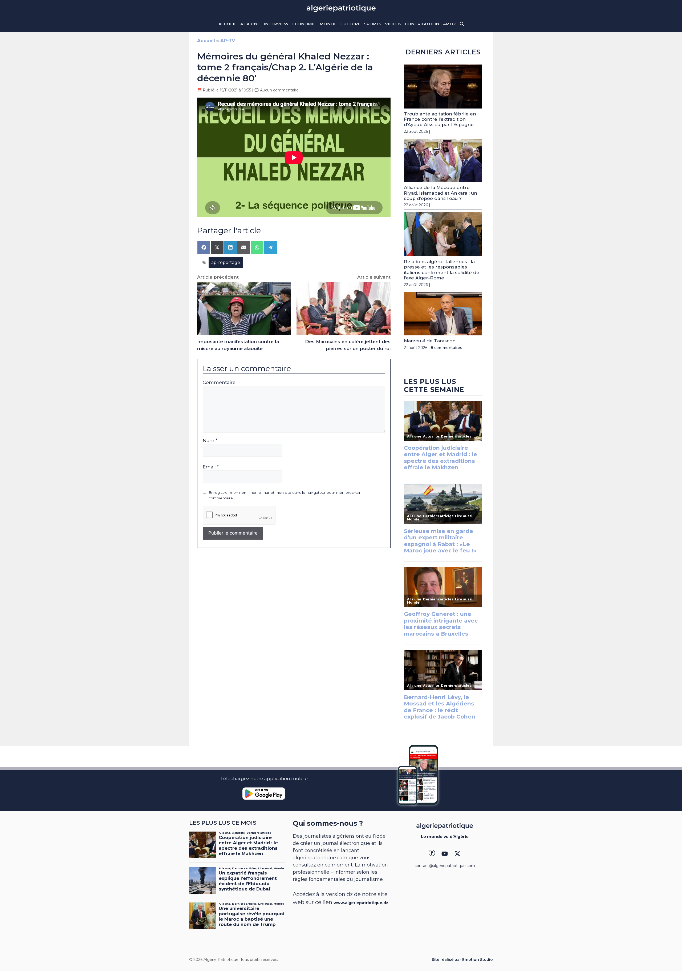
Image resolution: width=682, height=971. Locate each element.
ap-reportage (225, 262)
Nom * (210, 440)
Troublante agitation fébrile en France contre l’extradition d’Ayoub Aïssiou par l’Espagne (440, 119)
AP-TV (227, 40)
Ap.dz (449, 23)
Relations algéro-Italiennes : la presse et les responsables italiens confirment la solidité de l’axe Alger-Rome (441, 269)
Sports (372, 23)
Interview (276, 23)
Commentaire (219, 382)
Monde (328, 23)
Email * (211, 467)
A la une (250, 23)
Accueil (227, 23)
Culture (350, 23)
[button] (462, 24)
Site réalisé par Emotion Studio (462, 959)
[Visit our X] (457, 854)
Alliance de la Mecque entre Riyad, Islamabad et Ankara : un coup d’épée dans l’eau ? (440, 193)
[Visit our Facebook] (432, 854)
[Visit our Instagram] (444, 854)
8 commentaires (446, 347)
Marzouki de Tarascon (430, 340)
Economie (304, 23)
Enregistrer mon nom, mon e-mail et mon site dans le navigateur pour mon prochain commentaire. (285, 495)
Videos (393, 23)
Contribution (422, 23)
